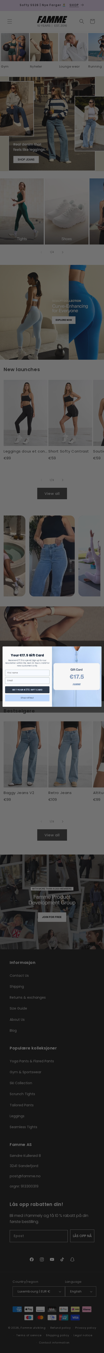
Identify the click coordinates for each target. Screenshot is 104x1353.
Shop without (27, 697)
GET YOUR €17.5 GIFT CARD (27, 689)
